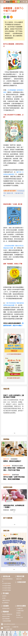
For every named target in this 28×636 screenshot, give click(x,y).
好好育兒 (4, 611)
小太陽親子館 (19, 623)
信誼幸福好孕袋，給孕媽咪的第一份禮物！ (13, 506)
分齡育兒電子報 (6, 615)
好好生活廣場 (21, 621)
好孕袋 (3, 613)
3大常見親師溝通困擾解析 (14, 354)
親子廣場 (10, 634)
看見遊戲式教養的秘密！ (14, 378)
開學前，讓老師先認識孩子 (12, 461)
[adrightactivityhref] (14, 565)
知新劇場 (18, 628)
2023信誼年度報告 (6, 600)
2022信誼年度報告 (6, 598)
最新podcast (15, 634)
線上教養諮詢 (5, 617)
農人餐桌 (18, 630)
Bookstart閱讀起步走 (7, 629)
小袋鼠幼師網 (21, 597)
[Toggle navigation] (2, 2)
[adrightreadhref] (14, 528)
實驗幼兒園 (19, 594)
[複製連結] (11, 17)
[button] (20, 1)
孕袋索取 (7, 634)
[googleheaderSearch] (23, 2)
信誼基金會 (6, 591)
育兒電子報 (2, 634)
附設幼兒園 (20, 591)
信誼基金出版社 (6, 623)
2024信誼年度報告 (6, 603)
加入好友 (20, 634)
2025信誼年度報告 (6, 605)
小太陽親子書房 (20, 625)
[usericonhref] (25, 2)
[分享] (4, 17)
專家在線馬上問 (25, 634)
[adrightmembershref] (14, 496)
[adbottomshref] (14, 343)
